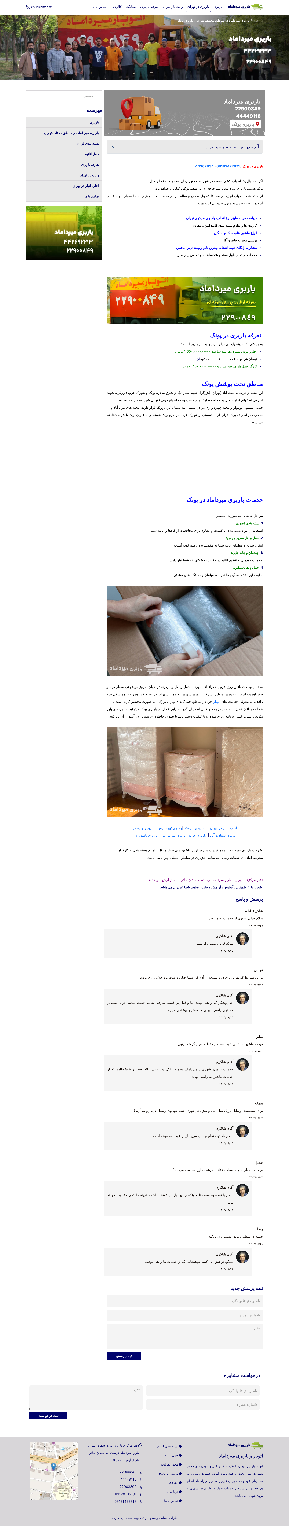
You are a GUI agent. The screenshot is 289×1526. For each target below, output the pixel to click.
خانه (256, 20)
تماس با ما (91, 196)
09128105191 (126, 1494)
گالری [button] (117, 6)
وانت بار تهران (89, 175)
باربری (94, 122)
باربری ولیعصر (143, 828)
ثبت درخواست (48, 1416)
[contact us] (54, 1470)
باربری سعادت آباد (223, 835)
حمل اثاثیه (92, 154)
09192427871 (228, 166)
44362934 (204, 166)
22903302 (129, 1487)
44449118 (129, 1479)
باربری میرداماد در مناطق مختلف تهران (223, 20)
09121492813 (126, 1501)
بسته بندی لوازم (88, 143)
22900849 (129, 1472)
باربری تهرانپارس (170, 828)
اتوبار (216, 701)
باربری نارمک (194, 828)
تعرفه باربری (90, 164)
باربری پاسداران (146, 835)
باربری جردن (197, 835)
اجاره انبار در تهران (223, 828)
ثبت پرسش (124, 1356)
